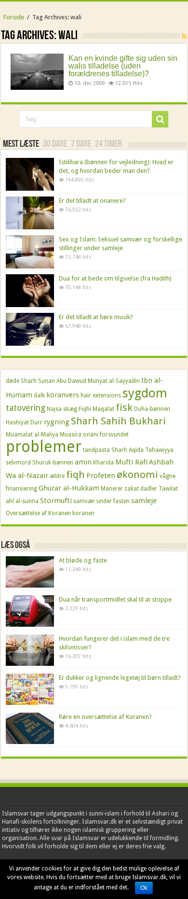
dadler (148, 488)
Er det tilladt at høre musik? (96, 317)
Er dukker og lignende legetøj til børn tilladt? (120, 677)
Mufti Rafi (131, 462)
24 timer (108, 144)
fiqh (75, 474)
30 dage (55, 144)
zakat (131, 488)
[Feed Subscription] (184, 36)
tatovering (25, 408)
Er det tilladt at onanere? (92, 200)
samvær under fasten (101, 501)
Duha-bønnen (152, 409)
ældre (57, 476)
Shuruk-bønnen (52, 462)
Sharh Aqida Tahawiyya (142, 450)
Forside (13, 17)
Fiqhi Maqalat (96, 409)
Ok (144, 888)
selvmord (18, 462)
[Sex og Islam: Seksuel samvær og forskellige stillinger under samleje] (30, 251)
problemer (43, 446)
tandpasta (96, 450)
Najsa (54, 409)
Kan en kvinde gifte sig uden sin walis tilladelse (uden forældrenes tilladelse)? (122, 66)
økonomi (137, 474)
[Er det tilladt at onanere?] (30, 213)
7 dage (81, 144)
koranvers (62, 395)
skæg (70, 409)
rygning (56, 422)
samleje (144, 500)
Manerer (112, 488)
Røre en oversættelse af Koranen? (105, 716)
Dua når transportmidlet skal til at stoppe (115, 599)
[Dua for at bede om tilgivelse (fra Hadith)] (30, 290)
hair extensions (101, 395)
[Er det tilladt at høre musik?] (30, 329)
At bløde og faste (83, 560)
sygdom (144, 393)
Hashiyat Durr (24, 422)
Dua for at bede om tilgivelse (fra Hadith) (115, 278)
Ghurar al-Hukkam (69, 488)
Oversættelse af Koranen (38, 513)
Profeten (100, 475)
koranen (83, 513)
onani (90, 434)
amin (83, 462)
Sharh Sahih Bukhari (118, 421)
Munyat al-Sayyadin (114, 381)
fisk (124, 407)
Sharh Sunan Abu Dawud (53, 381)
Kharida (103, 462)
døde (12, 381)
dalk (39, 395)
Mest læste (21, 144)
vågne (167, 476)
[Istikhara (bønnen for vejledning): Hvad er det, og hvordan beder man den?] (30, 174)
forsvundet (114, 434)
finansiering (21, 488)
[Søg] (160, 119)
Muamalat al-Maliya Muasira (43, 434)
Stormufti (56, 500)
